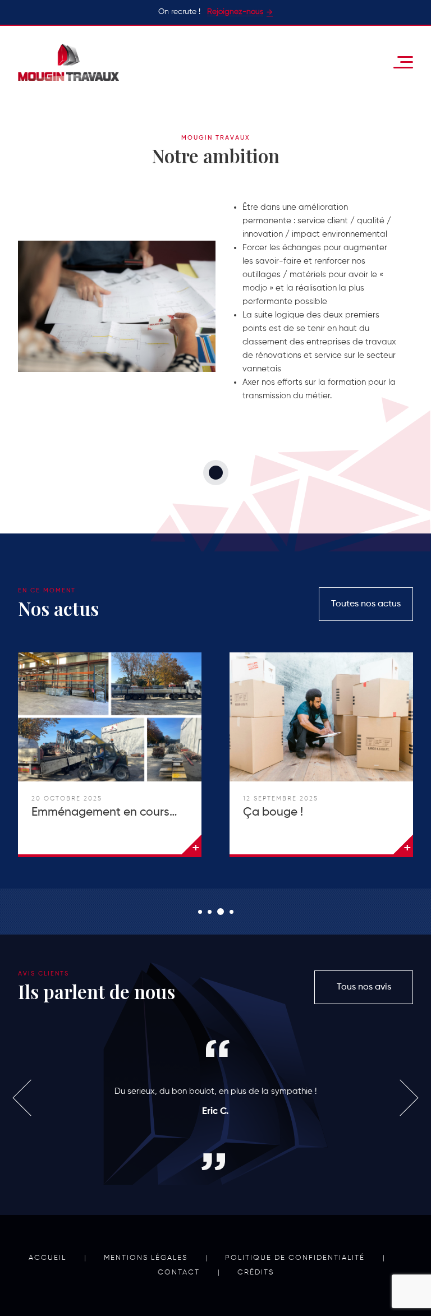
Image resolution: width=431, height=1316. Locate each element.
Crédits (255, 1272)
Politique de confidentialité (295, 1258)
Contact (179, 1272)
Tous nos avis (364, 987)
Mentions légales (145, 1258)
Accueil (47, 1258)
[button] (200, 912)
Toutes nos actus (366, 604)
